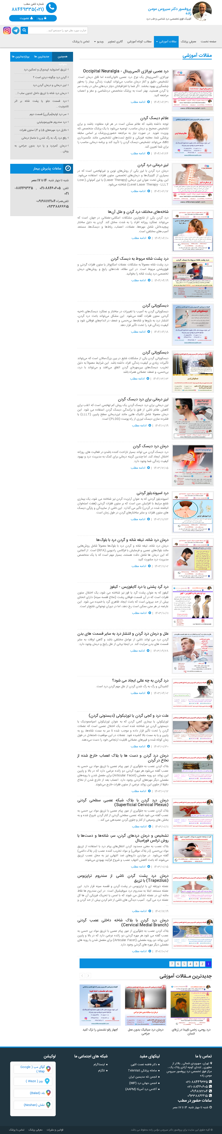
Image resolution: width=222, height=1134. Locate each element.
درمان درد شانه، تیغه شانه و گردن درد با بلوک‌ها (132, 540)
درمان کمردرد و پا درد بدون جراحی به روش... (42, 148)
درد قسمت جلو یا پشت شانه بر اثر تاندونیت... (42, 104)
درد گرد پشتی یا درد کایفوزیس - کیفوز (139, 587)
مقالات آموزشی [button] (167, 41)
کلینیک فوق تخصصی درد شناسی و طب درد (168, 13)
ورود (40, 18)
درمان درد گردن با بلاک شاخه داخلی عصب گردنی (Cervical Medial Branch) (122, 923)
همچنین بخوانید (62, 58)
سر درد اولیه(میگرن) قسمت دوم (48, 114)
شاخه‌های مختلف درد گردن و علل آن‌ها (138, 212)
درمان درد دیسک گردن (150, 446)
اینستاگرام (99, 1064)
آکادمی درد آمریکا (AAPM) (141, 1089)
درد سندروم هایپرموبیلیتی (52, 122)
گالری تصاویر (115, 41)
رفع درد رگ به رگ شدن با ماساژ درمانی (44, 138)
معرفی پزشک (188, 41)
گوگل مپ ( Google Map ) (32, 1069)
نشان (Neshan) (38, 1105)
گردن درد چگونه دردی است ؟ (50, 77)
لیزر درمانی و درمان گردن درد (50, 85)
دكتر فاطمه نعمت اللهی (144, 1064)
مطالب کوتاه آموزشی (139, 41)
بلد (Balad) (37, 1093)
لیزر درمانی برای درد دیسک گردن (143, 399)
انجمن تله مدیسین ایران (143, 1077)
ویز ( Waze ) (34, 1081)
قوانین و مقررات (55, 1130)
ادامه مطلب (138, 102)
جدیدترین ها (41, 56)
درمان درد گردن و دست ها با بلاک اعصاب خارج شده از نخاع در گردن (122, 758)
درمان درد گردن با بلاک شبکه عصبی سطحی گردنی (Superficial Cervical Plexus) (122, 803)
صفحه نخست (208, 41)
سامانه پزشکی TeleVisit (142, 1070)
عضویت (24, 18)
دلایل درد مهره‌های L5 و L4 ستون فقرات (43, 130)
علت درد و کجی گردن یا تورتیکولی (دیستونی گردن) (128, 716)
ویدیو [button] (99, 41)
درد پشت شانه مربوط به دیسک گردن (139, 259)
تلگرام (101, 1070)
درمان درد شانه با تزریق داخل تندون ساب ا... (41, 93)
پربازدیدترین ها (20, 56)
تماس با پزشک (81, 41)
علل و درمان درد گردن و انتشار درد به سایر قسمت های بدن (122, 634)
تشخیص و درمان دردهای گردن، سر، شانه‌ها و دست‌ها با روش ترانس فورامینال (122, 838)
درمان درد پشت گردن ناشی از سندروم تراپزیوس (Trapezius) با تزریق (122, 878)
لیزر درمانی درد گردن (152, 165)
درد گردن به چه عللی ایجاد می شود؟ (140, 680)
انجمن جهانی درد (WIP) (143, 1083)
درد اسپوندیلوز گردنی (152, 493)
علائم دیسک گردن (154, 118)
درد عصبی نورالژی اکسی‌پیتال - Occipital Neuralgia (125, 71)
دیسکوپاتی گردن (155, 305)
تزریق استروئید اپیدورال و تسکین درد (45, 69)
